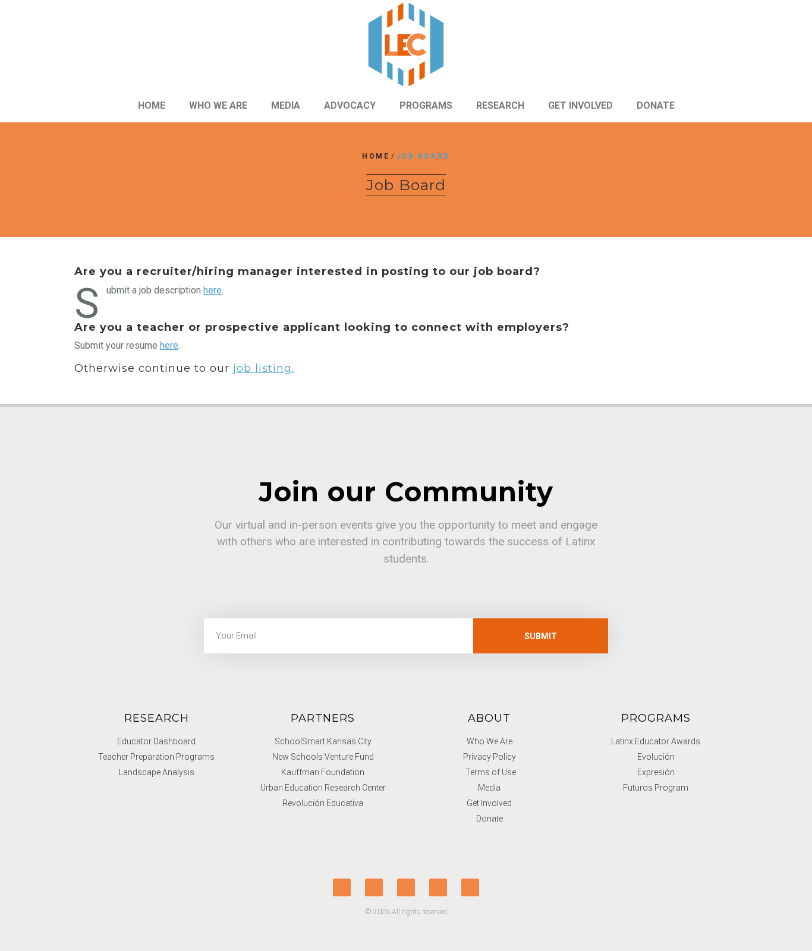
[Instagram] (438, 887)
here (212, 290)
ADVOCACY (350, 105)
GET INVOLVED (580, 105)
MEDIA (285, 105)
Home (375, 156)
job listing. (263, 368)
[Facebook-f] (374, 887)
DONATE (656, 105)
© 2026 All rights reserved (406, 912)
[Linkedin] (470, 887)
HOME (151, 105)
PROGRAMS (425, 105)
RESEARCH (500, 105)
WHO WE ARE (218, 105)
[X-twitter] (342, 887)
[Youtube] (406, 887)
